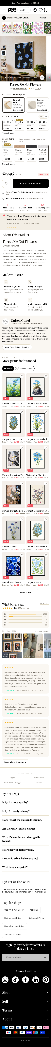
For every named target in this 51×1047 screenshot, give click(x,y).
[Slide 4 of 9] (3, 64)
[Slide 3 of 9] (3, 58)
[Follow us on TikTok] (15, 979)
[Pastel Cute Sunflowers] (38, 28)
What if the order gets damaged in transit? (21, 839)
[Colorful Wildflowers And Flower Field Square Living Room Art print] (7, 28)
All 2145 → (44, 603)
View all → (44, 18)
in (41, 117)
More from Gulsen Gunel (17, 347)
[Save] (22, 376)
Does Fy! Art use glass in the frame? (22, 820)
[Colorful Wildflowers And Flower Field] (17, 28)
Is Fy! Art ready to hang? (15, 811)
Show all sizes (8, 133)
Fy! (29, 1040)
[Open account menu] (35, 10)
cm (46, 117)
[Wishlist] (41, 10)
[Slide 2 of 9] (3, 53)
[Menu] (4, 10)
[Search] (27, 10)
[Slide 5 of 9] (3, 69)
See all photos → (42, 631)
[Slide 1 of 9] (3, 47)
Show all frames (8, 164)
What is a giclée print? (14, 867)
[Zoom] (42, 77)
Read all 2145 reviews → (15, 762)
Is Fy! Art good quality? (15, 802)
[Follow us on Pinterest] (45, 979)
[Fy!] (12, 10)
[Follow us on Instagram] (5, 979)
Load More (25, 592)
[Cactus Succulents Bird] (28, 28)
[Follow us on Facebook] (25, 979)
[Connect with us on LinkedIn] (35, 979)
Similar (9, 369)
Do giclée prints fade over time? (20, 858)
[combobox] (24, 10)
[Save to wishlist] (6, 183)
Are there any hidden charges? (19, 828)
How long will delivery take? (18, 849)
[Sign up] (45, 957)
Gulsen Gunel (20, 88)
